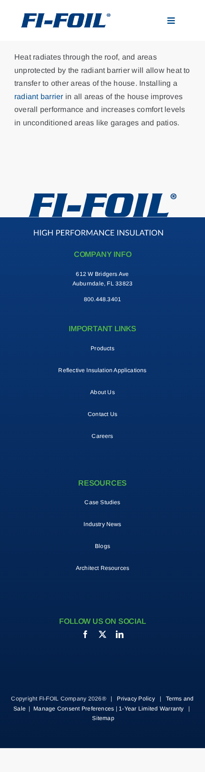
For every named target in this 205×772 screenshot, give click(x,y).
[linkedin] (119, 634)
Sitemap (103, 718)
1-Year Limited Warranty (151, 708)
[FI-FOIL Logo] (103, 197)
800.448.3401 (103, 299)
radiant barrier (38, 96)
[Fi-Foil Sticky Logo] (65, 17)
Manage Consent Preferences (73, 708)
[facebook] (85, 634)
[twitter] (102, 634)
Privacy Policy (135, 698)
